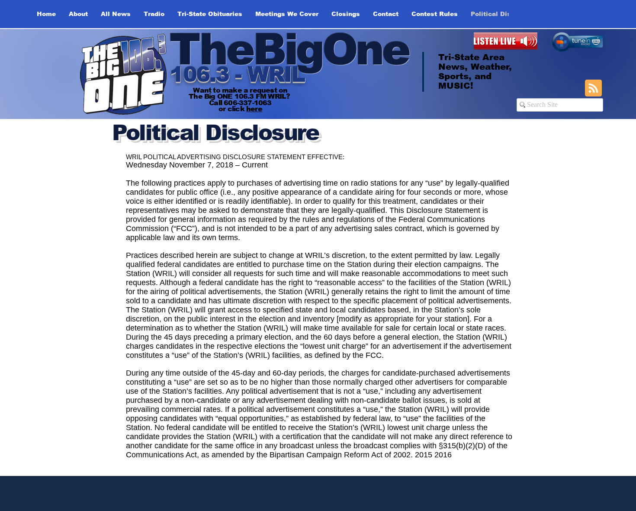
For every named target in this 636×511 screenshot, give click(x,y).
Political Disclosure (215, 133)
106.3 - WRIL (237, 74)
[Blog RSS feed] (593, 88)
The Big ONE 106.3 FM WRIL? (240, 96)
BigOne (330, 49)
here (254, 108)
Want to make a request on (240, 90)
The (211, 49)
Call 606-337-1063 (240, 102)
